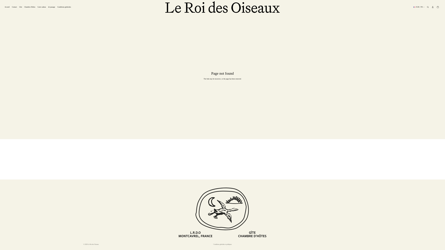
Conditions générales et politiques (222, 244)
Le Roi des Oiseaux (93, 244)
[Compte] (432, 7)
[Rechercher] (427, 7)
